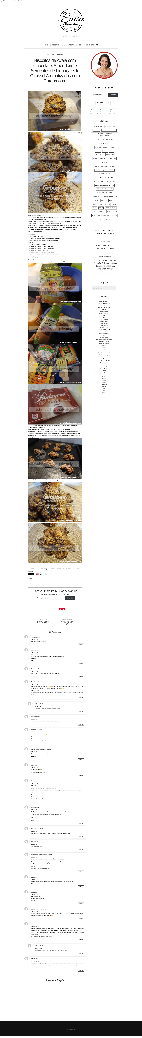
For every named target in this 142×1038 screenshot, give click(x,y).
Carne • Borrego (104, 321)
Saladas (114, 215)
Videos (80, 45)
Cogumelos (104, 162)
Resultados (104, 380)
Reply (81, 644)
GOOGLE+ (76, 569)
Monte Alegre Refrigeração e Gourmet (41, 854)
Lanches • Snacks (104, 343)
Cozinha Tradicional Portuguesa (104, 166)
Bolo (104, 315)
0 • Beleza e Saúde (110, 126)
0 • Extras (96, 130)
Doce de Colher (104, 337)
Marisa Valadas (35, 716)
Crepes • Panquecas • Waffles (104, 170)
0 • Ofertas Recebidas (109, 130)
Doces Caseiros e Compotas (104, 339)
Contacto (90, 45)
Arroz (112, 147)
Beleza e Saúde (104, 311)
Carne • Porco (110, 154)
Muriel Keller (34, 958)
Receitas (55, 45)
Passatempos (105, 227)
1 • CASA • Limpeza (108, 139)
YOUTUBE (43, 569)
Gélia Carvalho (35, 807)
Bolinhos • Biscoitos (55, 54)
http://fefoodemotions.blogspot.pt (39, 740)
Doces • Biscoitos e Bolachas (36, 608)
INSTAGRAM (51, 569)
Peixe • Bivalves (104, 369)
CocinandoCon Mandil (37, 828)
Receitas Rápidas (103, 215)
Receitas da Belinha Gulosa (38, 669)
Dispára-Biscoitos (104, 173)
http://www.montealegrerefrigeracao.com (40, 868)
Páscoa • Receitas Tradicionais (104, 361)
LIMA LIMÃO (34, 841)
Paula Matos (34, 650)
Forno (96, 200)
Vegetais (104, 392)
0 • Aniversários (97, 126)
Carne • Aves (104, 319)
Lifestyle (72, 45)
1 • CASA (98, 139)
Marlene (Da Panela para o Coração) (41, 749)
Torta (104, 390)
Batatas (98, 151)
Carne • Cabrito (104, 323)
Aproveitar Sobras (101, 147)
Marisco (111, 200)
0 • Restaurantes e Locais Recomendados (104, 134)
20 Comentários (46, 608)
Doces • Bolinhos (99, 181)
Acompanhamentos (104, 143)
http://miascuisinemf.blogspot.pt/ (39, 772)
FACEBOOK (34, 569)
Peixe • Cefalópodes (98, 211)
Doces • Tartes (96, 196)
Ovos (94, 208)
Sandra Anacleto (35, 924)
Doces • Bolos (111, 181)
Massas (107, 204)
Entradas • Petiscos (104, 341)
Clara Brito (34, 781)
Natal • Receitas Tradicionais (104, 351)
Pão (104, 359)
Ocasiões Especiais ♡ (104, 353)
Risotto (104, 382)
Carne (111, 151)
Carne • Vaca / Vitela (105, 256)
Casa (63, 45)
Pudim (104, 376)
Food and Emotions (36, 729)
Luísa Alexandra (39, 703)
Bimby (105, 151)
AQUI (35, 431)
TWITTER (68, 569)
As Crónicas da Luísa (104, 307)
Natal (114, 204)
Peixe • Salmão (104, 374)
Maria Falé (34, 765)
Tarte (104, 388)
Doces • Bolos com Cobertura (104, 185)
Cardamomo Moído (49, 256)
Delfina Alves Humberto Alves (39, 909)
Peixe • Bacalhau (111, 208)
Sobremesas (104, 384)
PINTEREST (60, 569)
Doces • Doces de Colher (104, 192)
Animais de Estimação (104, 303)
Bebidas (104, 309)
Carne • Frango (98, 154)
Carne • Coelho (104, 325)
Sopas (101, 219)
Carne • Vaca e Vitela (99, 158)
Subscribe (70, 598)
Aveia (28, 608)
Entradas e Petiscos (110, 196)
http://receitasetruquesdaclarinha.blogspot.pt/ (42, 798)
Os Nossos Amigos (104, 355)
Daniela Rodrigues (36, 682)
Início (47, 45)
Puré (93, 215)
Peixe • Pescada (112, 211)
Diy (104, 335)
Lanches (103, 200)
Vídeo (108, 219)
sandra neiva (34, 892)
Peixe (101, 208)
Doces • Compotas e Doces (104, 189)
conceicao (34, 877)
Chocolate (112, 158)
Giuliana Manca (35, 637)
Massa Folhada (97, 204)
